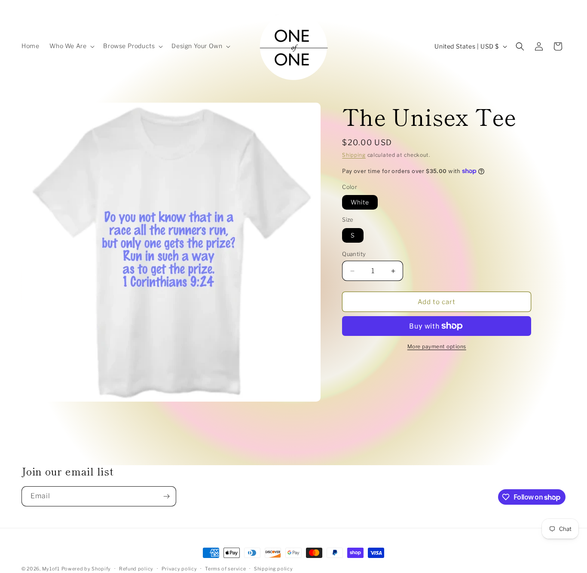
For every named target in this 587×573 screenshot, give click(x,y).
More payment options (436, 346)
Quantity (354, 253)
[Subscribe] (166, 496)
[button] (71, 46)
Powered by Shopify (86, 569)
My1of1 (51, 569)
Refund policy (136, 569)
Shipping (354, 155)
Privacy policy (179, 569)
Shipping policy (273, 569)
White (360, 202)
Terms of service (225, 569)
